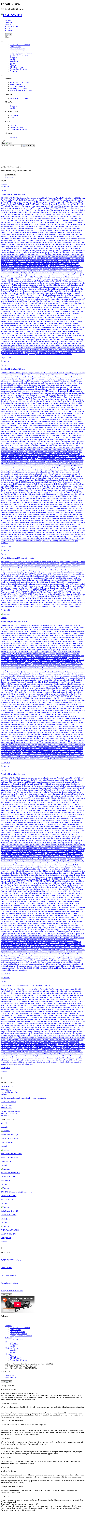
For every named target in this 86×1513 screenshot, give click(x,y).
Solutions (8, 22)
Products (8, 20)
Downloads (14, 61)
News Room (9, 24)
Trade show (14, 57)
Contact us (9, 30)
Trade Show (14, 1344)
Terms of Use (10, 1376)
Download (13, 1350)
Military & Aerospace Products (21, 53)
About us (13, 65)
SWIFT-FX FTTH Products (20, 45)
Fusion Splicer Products (18, 51)
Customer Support (11, 26)
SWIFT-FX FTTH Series (19, 55)
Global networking (16, 67)
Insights (12, 59)
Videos (12, 63)
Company (8, 28)
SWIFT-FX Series (16, 1340)
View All (4, 184)
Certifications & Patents (18, 69)
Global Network (15, 1358)
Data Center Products (17, 49)
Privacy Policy (10, 1378)
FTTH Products (15, 47)
